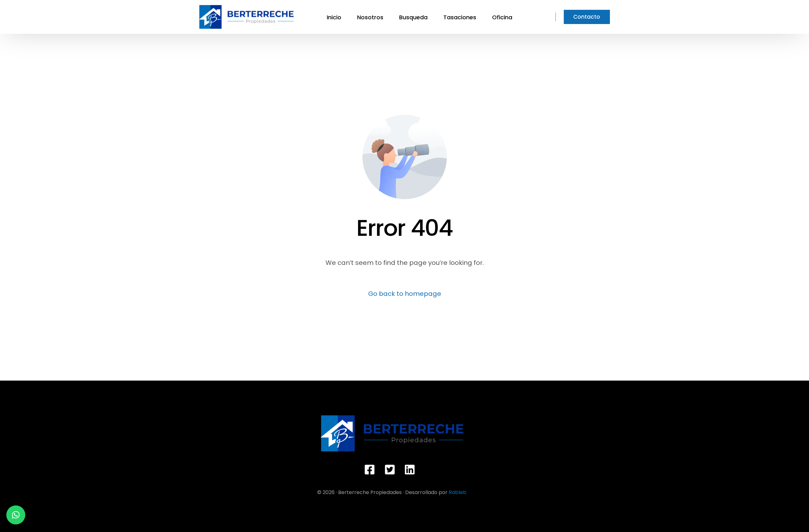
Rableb (457, 492)
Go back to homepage (404, 293)
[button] (15, 514)
